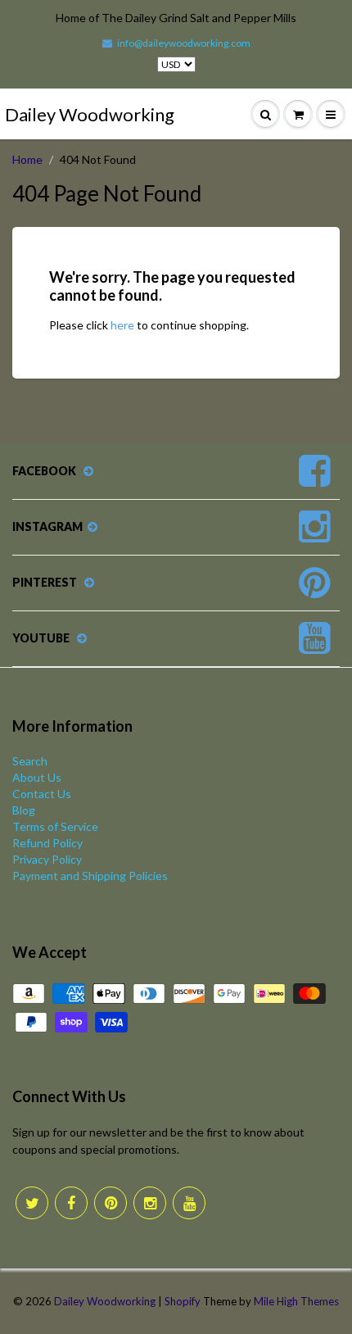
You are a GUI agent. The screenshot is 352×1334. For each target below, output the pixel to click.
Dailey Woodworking (89, 114)
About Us (36, 777)
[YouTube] (189, 1203)
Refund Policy (47, 843)
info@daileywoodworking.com (183, 43)
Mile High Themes (296, 1301)
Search (29, 761)
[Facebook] (71, 1203)
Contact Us (41, 794)
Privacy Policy (47, 859)
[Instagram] (149, 1203)
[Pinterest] (110, 1203)
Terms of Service (55, 826)
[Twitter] (32, 1203)
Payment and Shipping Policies (90, 876)
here (122, 325)
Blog (23, 810)
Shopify (183, 1301)
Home (27, 159)
